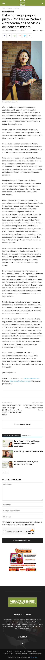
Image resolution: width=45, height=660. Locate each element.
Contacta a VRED (8, 653)
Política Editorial (31, 651)
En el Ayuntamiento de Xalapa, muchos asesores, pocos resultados (27, 443)
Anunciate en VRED (21, 653)
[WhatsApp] (14, 35)
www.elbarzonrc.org (31, 378)
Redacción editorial (10, 31)
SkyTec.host (33, 657)
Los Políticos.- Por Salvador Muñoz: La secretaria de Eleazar (33, 407)
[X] (9, 35)
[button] (3, 3)
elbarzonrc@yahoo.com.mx (20, 381)
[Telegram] (24, 35)
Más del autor (26, 435)
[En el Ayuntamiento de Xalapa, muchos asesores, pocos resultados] (7, 443)
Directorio (10, 651)
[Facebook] (4, 35)
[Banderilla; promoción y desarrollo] (7, 454)
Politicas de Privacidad (35, 653)
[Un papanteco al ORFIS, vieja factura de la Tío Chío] (7, 464)
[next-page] (7, 472)
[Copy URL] (29, 35)
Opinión (16, 8)
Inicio (3, 8)
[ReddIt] (19, 35)
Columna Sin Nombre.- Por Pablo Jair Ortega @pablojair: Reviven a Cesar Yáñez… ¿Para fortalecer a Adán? (12, 409)
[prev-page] (3, 472)
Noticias (9, 8)
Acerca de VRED (20, 651)
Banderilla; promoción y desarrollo (28, 451)
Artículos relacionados (11, 435)
